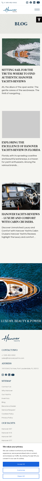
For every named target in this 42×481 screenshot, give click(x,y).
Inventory (5, 398)
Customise (21, 470)
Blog (3, 402)
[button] (39, 19)
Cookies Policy (8, 414)
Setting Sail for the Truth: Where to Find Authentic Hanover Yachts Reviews (18, 75)
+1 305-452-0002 (10, 2)
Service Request (8, 410)
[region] (21, 462)
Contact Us (6, 387)
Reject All (21, 476)
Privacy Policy (7, 418)
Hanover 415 (7, 433)
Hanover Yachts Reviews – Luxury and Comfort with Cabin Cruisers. (21, 218)
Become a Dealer (9, 406)
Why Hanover (7, 390)
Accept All (21, 464)
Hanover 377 (7, 440)
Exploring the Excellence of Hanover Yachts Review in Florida (21, 146)
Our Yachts (6, 394)
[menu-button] (37, 9)
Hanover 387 (7, 436)
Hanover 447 (7, 429)
